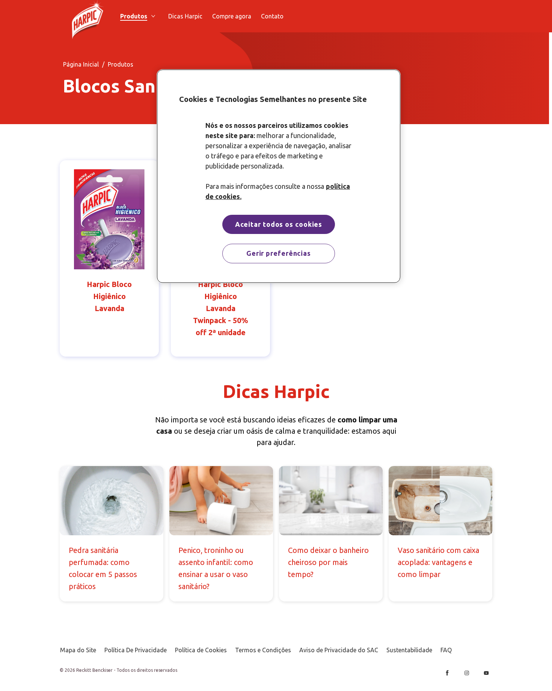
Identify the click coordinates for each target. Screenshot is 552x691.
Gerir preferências (278, 253)
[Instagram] (467, 673)
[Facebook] (447, 673)
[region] (279, 176)
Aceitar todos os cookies (279, 224)
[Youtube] (486, 673)
